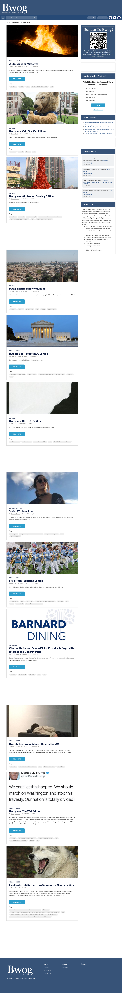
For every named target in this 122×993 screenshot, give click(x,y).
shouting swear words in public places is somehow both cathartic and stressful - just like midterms (34, 914)
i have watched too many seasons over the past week (51, 374)
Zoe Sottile (14, 654)
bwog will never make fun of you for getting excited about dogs (25, 910)
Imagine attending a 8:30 (39, 441)
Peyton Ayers (15, 746)
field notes (45, 910)
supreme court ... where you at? (44, 219)
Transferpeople (88, 163)
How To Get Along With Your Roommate (97, 127)
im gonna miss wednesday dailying (27, 766)
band (22, 601)
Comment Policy (48, 975)
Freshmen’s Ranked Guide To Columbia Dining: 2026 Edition (97, 183)
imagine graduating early (51, 534)
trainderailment (52, 309)
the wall (32, 840)
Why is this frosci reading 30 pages (62, 441)
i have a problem (32, 374)
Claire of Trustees (90, 88)
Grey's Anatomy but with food (18, 374)
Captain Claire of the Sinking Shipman (96, 94)
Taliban (43, 309)
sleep (12, 603)
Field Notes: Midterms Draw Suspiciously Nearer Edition (41, 884)
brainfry (21, 86)
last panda (70, 374)
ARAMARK (13, 674)
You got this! (61, 766)
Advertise (46, 967)
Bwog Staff (14, 66)
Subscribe (92, 18)
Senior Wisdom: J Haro (22, 511)
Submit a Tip (102, 18)
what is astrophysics (15, 536)
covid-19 (21, 151)
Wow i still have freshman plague (34, 603)
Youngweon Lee (15, 814)
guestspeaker (29, 309)
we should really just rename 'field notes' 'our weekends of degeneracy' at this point (30, 916)
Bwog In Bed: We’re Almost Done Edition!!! (34, 743)
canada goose (14, 534)
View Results (98, 110)
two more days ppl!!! (49, 766)
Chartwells (31, 674)
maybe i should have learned (45, 838)
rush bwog (60, 601)
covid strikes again (32, 217)
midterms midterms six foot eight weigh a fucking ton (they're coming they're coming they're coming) (35, 912)
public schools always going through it (19, 219)
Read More (17, 79)
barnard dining (22, 674)
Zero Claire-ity (89, 91)
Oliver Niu (14, 356)
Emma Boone (15, 199)
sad (52, 86)
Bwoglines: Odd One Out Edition (27, 131)
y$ (37, 840)
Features (13, 645)
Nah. (28, 86)
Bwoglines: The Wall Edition (25, 811)
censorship (21, 217)
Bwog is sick (29, 601)
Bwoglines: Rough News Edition (27, 288)
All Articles (14, 350)
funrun (28, 151)
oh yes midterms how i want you (40, 86)
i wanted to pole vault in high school (27, 838)
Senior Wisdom (15, 508)
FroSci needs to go (15, 441)
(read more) (105, 160)
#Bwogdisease (14, 601)
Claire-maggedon (90, 100)
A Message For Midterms (23, 63)
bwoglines (13, 151)
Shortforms (14, 61)
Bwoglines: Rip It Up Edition (25, 421)
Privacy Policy (47, 973)
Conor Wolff (14, 134)
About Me (65, 967)
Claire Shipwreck (90, 97)
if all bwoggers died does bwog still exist (45, 601)
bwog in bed (13, 766)
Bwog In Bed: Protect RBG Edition (28, 353)
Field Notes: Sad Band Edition (26, 580)
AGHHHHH (13, 86)
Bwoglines (14, 128)
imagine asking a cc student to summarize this (31, 534)
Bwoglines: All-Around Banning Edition (31, 196)
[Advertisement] (42, 237)
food (39, 674)
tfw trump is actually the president (19, 840)
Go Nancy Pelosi (26, 441)
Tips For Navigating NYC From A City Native (98, 133)
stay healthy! (20, 603)
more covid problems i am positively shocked (50, 217)
